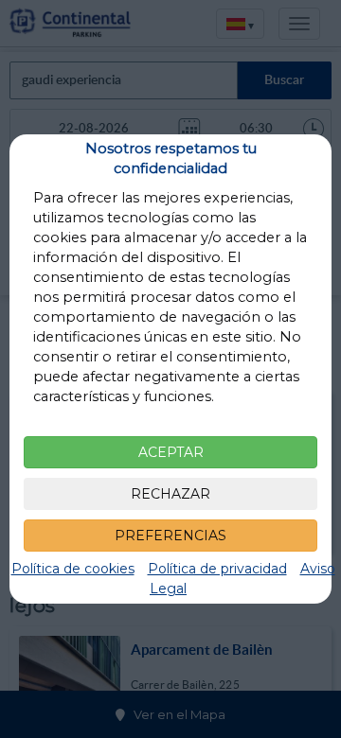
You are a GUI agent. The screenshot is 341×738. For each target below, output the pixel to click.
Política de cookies (73, 568)
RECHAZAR (170, 493)
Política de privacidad (217, 568)
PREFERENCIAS (170, 535)
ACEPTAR (171, 452)
